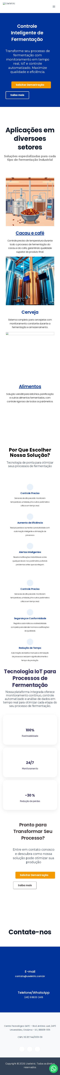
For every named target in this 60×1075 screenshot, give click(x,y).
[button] (53, 1068)
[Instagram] (30, 1049)
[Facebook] (37, 1049)
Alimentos (30, 386)
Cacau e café (30, 233)
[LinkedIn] (22, 1049)
